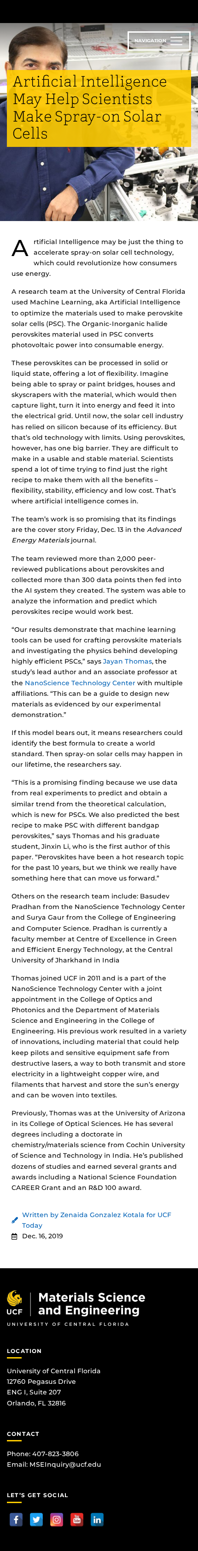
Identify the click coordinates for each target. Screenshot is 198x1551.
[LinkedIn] (97, 1520)
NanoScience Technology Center (80, 683)
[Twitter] (36, 1520)
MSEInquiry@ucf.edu (65, 1464)
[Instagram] (57, 1520)
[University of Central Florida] (70, 11)
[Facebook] (16, 1520)
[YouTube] (77, 1520)
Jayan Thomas (127, 661)
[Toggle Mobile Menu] (189, 10)
